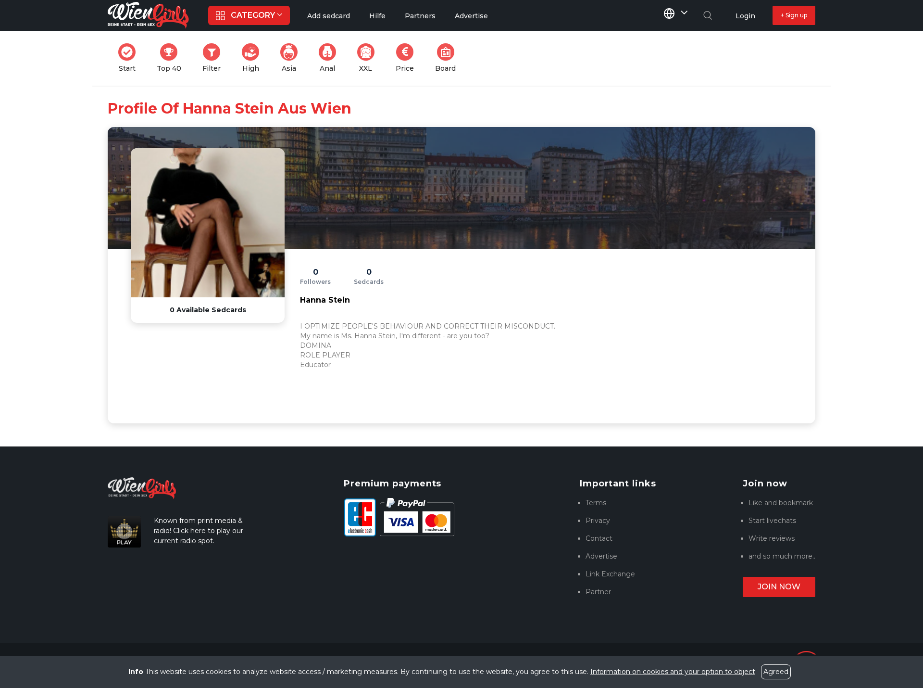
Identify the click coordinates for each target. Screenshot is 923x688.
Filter (214, 58)
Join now (779, 586)
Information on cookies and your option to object (672, 671)
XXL (368, 58)
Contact (599, 538)
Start (130, 58)
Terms (596, 502)
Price (408, 58)
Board (448, 58)
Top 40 (172, 58)
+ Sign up (794, 15)
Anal (331, 58)
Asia (292, 58)
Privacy (598, 520)
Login (745, 16)
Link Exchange (610, 574)
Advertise (601, 556)
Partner (598, 591)
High (253, 58)
